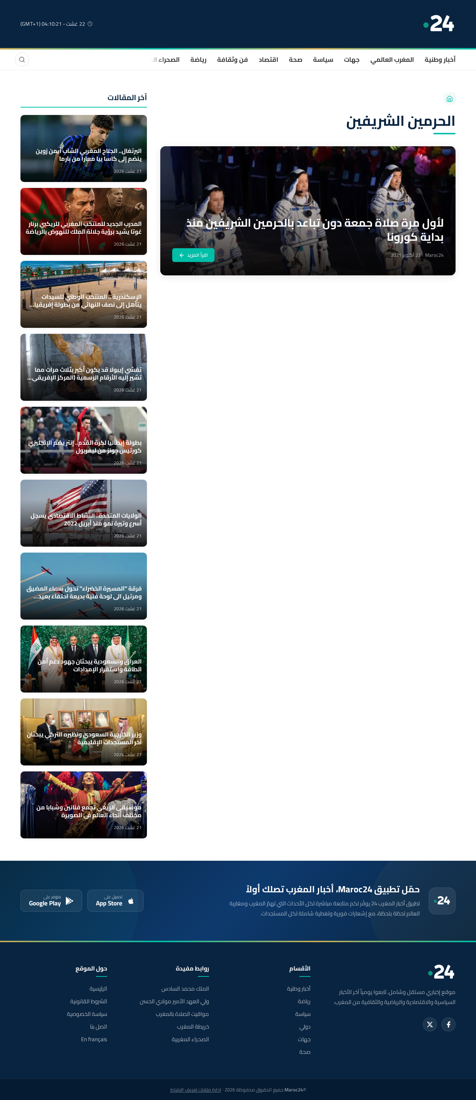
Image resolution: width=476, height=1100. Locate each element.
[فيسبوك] (448, 1024)
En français (94, 1039)
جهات (352, 59)
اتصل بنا (98, 1026)
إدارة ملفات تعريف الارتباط (195, 1089)
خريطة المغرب (193, 1026)
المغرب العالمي (392, 59)
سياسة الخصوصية (87, 1014)
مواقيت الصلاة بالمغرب (182, 1014)
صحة (295, 59)
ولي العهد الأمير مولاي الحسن (174, 1001)
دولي (305, 1026)
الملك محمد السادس (185, 988)
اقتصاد (268, 59)
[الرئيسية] (450, 99)
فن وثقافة (232, 59)
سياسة (323, 59)
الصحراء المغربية (157, 59)
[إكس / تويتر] (430, 1024)
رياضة (198, 59)
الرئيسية (98, 988)
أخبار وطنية (440, 59)
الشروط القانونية (88, 1001)
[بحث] (22, 59)
